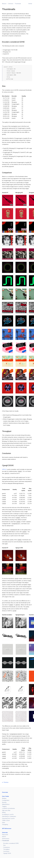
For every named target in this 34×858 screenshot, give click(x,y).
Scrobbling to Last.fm (8, 814)
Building (4, 798)
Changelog (5, 824)
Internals (10, 3)
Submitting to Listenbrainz (9, 816)
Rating (3, 812)
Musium (4, 3)
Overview (5, 792)
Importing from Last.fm (8, 818)
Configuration (5, 800)
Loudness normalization (8, 808)
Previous (6, 782)
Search (4, 836)
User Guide (5, 796)
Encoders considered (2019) (11, 843)
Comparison (6, 847)
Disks (3, 822)
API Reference (6, 828)
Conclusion (6, 851)
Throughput (6, 849)
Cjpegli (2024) (7, 853)
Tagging (4, 806)
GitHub (30, 3)
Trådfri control (6, 820)
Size (4, 845)
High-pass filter (6, 810)
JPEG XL (4, 469)
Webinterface (5, 804)
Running (4, 802)
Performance (5, 838)
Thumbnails (18, 3)
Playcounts (5, 834)
